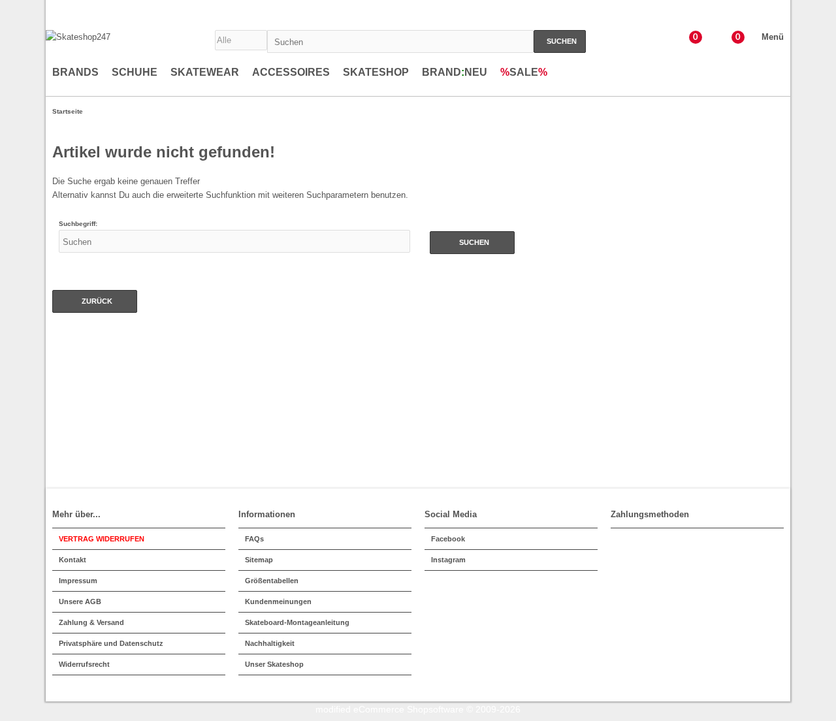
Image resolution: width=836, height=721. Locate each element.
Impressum (78, 581)
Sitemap (259, 560)
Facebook (448, 539)
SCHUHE (134, 72)
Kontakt (72, 560)
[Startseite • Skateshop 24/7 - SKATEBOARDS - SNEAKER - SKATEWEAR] (78, 37)
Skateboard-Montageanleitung (297, 622)
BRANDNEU (454, 72)
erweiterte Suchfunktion (211, 195)
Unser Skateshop (274, 664)
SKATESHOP (376, 72)
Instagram (448, 560)
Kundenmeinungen (278, 601)
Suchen (559, 41)
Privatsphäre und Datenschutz (111, 643)
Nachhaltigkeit (270, 643)
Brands (75, 72)
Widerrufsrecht (84, 664)
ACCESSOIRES (291, 72)
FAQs (254, 539)
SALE (523, 72)
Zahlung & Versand (91, 622)
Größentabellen (271, 581)
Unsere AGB (80, 601)
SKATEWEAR (204, 72)
